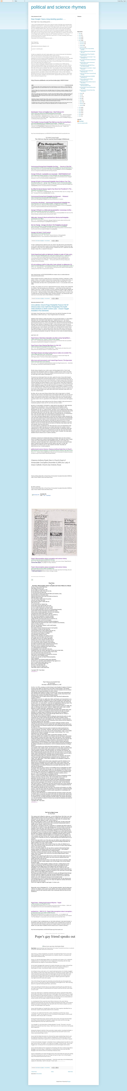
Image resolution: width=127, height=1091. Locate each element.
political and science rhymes (58, 7)
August (81, 93)
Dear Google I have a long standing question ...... (48, 19)
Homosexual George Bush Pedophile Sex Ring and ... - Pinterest (49, 196)
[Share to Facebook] (56, 240)
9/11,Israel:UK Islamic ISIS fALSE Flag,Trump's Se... (86, 71)
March (81, 101)
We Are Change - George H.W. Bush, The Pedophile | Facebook (49, 225)
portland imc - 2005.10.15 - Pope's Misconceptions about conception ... (52, 911)
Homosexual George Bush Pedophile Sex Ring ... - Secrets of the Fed (51, 166)
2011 (80, 116)
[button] (31, 114)
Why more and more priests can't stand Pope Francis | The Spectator (51, 360)
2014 (80, 110)
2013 (80, 112)
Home (52, 1071)
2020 (80, 35)
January (81, 105)
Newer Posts (34, 1071)
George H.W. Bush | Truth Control (40, 232)
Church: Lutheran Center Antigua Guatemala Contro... (86, 80)
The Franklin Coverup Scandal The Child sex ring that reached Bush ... (51, 122)
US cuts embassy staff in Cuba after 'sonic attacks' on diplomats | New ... (53, 264)
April (81, 100)
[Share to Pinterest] (58, 240)
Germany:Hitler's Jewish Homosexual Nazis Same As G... (87, 63)
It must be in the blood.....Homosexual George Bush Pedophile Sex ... (51, 202)
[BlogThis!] (53, 240)
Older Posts (70, 1071)
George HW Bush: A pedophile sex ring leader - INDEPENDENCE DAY (51, 174)
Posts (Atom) (39, 1073)
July (81, 95)
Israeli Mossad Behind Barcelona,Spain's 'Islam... (85, 85)
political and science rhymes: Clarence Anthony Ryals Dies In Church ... (52, 449)
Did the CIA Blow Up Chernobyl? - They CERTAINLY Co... (87, 57)
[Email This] (52, 240)
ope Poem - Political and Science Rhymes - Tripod (46, 902)
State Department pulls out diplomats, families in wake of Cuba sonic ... (52, 254)
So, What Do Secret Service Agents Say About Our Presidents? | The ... (51, 189)
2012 (80, 114)
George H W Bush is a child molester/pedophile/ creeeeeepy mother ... (51, 210)
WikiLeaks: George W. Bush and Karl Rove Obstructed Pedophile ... (50, 217)
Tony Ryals (81, 121)
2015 (80, 109)
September (82, 47)
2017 (80, 40)
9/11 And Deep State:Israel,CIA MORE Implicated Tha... (87, 77)
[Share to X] (55, 240)
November (82, 43)
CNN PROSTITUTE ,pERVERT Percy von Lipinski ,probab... (87, 66)
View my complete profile (82, 123)
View (44, 495)
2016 (80, 107)
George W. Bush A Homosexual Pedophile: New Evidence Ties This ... (51, 181)
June (81, 96)
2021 (80, 33)
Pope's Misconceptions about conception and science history (49, 558)
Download (48, 495)
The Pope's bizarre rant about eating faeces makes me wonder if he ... (51, 353)
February (82, 103)
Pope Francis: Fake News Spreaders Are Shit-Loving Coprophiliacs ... (51, 338)
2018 (80, 38)
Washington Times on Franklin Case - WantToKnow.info (47, 112)
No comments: (47, 240)
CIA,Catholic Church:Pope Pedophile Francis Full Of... (87, 55)
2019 (80, 37)
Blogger (68, 1081)
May (81, 98)
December (82, 42)
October (81, 45)
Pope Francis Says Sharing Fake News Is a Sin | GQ (46, 345)
